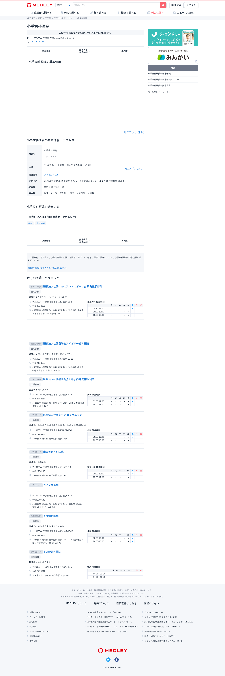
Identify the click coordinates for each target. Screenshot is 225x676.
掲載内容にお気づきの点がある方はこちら (47, 268)
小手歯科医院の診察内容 (159, 85)
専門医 (125, 51)
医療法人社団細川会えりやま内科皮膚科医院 (68, 379)
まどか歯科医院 (52, 551)
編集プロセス (101, 603)
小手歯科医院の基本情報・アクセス (164, 79)
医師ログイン (151, 603)
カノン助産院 (50, 485)
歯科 (30, 223)
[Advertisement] (86, 329)
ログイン (191, 5)
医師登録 (176, 5)
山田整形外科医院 (53, 452)
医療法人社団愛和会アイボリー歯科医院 (66, 343)
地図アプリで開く (134, 132)
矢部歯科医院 (50, 516)
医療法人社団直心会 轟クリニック (62, 415)
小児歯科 (41, 223)
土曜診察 (35, 292)
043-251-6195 (37, 41)
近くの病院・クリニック (159, 92)
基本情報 (46, 51)
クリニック (36, 286)
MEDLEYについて (76, 603)
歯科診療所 (36, 344)
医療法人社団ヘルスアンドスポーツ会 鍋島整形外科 (72, 286)
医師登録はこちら (126, 603)
